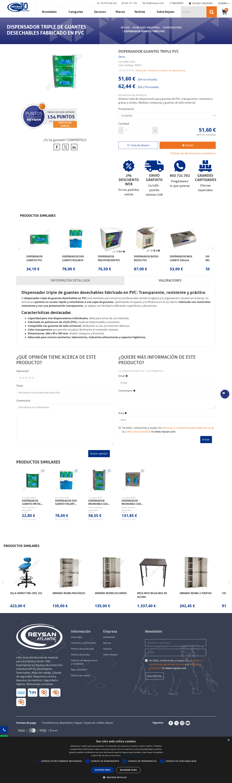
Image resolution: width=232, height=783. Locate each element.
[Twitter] (176, 723)
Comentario (23, 400)
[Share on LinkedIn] (73, 147)
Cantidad (123, 123)
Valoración (22, 371)
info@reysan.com (155, 3)
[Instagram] (181, 723)
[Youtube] (187, 723)
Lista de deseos (140, 145)
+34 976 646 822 (108, 3)
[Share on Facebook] (56, 147)
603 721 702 (130, 3)
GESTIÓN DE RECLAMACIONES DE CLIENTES (44, 692)
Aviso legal (76, 637)
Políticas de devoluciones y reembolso (193, 153)
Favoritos (177, 3)
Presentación (126, 109)
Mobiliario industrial (146, 27)
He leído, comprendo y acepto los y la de (175, 664)
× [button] (228, 740)
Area (121, 413)
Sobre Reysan (110, 654)
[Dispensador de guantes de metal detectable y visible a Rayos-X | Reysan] (32, 480)
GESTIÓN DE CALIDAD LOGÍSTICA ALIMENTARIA (32, 692)
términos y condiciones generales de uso (187, 428)
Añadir (189, 145)
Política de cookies (80, 675)
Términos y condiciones (83, 642)
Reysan (125, 27)
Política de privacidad (82, 648)
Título (19, 385)
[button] (19, 248)
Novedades (49, 12)
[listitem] (40, 249)
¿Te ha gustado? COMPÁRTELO (64, 140)
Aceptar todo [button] (102, 770)
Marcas (120, 12)
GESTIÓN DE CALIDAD (55, 692)
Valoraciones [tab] (170, 280)
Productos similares (38, 462)
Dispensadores (172, 27)
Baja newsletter (79, 669)
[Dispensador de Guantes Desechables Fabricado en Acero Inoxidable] (99, 480)
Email (121, 376)
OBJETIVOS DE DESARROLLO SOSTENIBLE (21, 692)
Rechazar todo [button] (128, 770)
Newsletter (153, 631)
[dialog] (116, 760)
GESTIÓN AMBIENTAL (21, 702)
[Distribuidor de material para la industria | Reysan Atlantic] (18, 7)
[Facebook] (170, 723)
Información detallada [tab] (70, 280)
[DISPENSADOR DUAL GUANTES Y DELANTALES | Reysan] (66, 480)
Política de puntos (80, 654)
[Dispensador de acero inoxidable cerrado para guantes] (132, 480)
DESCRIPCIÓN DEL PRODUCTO (132, 95)
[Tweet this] (65, 147)
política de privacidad (137, 431)
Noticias (140, 12)
